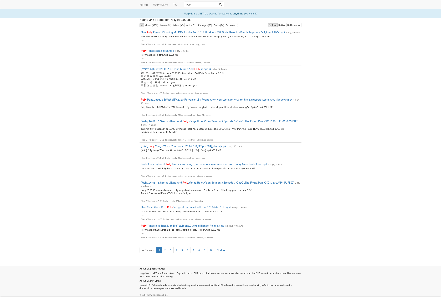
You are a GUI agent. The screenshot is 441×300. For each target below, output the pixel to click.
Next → (221, 250)
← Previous (148, 250)
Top (175, 4)
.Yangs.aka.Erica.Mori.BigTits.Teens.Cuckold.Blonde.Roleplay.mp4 (183, 225)
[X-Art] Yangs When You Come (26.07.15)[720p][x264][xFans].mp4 (184, 146)
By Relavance (293, 24)
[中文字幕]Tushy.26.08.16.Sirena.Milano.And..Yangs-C (176, 69)
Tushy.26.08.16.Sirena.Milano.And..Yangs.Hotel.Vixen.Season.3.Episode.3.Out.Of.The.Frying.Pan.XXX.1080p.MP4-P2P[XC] (217, 182)
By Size (281, 24)
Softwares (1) (232, 25)
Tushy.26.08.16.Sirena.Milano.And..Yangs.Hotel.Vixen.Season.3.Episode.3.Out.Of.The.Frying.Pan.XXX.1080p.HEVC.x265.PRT (219, 121)
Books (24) (219, 25)
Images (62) (165, 25)
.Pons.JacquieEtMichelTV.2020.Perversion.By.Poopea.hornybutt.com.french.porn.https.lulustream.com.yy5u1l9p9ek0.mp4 (217, 99)
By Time (272, 24)
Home (144, 4)
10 (211, 250)
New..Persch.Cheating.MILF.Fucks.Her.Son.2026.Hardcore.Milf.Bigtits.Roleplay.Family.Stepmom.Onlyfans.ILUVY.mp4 (213, 32)
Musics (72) (191, 25)
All (142, 25)
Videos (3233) (151, 25)
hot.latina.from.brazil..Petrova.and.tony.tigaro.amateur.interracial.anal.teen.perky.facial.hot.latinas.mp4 (204, 164)
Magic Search (160, 4)
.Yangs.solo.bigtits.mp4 (157, 50)
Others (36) (178, 25)
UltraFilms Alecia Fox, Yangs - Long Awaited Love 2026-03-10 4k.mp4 (186, 207)
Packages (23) (205, 25)
